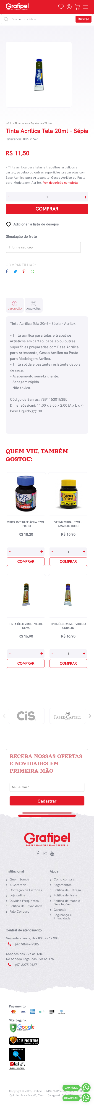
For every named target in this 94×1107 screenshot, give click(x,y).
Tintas (48, 123)
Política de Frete (65, 895)
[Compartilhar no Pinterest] (26, 271)
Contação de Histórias (26, 890)
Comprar (47, 209)
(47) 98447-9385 (27, 944)
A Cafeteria (18, 885)
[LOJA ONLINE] (86, 1099)
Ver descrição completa (60, 183)
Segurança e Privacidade (63, 916)
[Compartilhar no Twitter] (17, 271)
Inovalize (79, 1095)
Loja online (17, 895)
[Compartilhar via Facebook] (9, 271)
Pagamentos (63, 885)
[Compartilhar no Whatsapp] (35, 271)
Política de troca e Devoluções (67, 902)
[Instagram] (46, 854)
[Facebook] (39, 854)
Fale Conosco (19, 911)
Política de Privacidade (26, 906)
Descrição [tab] (15, 308)
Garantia (60, 910)
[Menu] (85, 7)
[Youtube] (53, 854)
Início (9, 123)
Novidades (21, 123)
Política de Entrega (67, 890)
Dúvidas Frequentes (24, 901)
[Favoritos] (61, 7)
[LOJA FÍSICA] (86, 1088)
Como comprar (65, 879)
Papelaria (36, 123)
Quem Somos (19, 879)
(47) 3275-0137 (26, 964)
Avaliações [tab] (33, 308)
